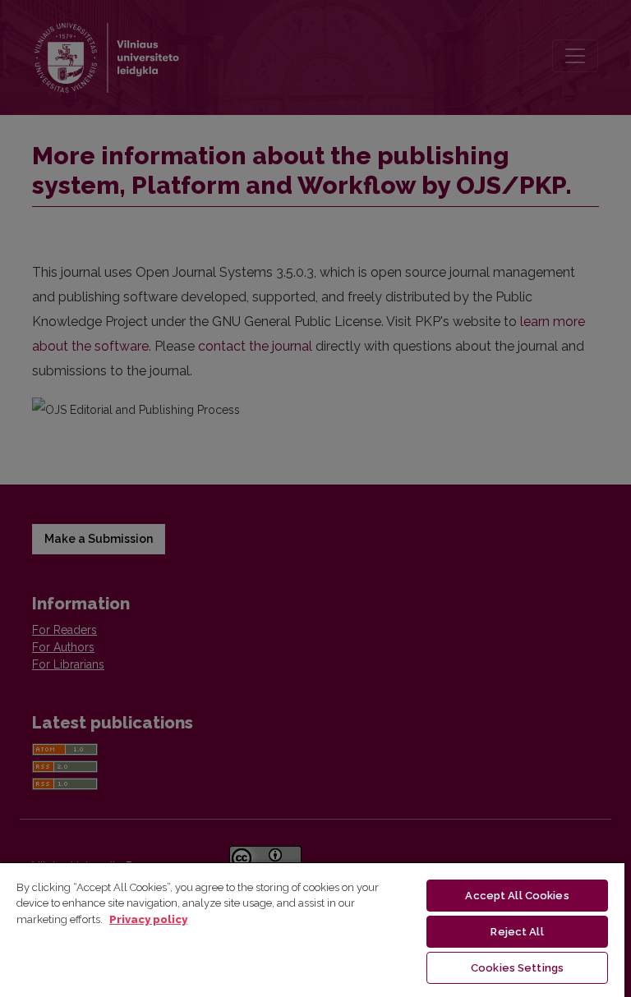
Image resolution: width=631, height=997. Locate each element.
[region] (312, 929)
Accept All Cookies (517, 895)
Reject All (517, 932)
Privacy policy (148, 919)
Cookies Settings (517, 968)
